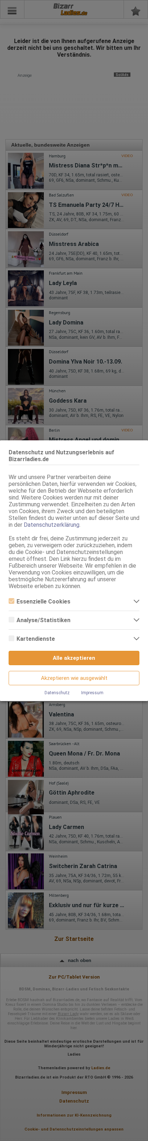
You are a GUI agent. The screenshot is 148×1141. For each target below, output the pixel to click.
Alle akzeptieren (74, 658)
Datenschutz (57, 692)
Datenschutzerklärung (51, 524)
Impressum (92, 692)
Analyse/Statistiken (43, 620)
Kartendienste (36, 638)
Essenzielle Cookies (43, 601)
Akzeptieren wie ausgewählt (74, 678)
